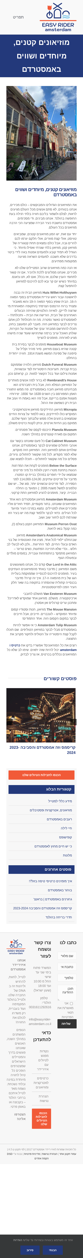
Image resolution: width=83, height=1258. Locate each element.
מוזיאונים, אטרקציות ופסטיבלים (51, 810)
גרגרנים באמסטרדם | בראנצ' (52, 899)
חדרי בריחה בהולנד (59, 917)
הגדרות (17, 1240)
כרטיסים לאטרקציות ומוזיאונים (41, 1082)
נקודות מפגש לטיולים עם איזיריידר (43, 1060)
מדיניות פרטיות (32, 1153)
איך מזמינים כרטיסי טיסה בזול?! (50, 881)
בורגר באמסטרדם (60, 890)
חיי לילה (66, 828)
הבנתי (53, 1250)
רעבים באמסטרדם (59, 819)
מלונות (67, 855)
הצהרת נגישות (44, 1098)
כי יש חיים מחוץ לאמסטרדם (53, 846)
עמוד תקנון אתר (67, 1153)
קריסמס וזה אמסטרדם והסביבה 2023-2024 (42, 908)
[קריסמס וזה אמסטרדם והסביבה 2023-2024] (40, 715)
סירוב (30, 1250)
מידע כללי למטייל (60, 801)
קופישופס (65, 837)
